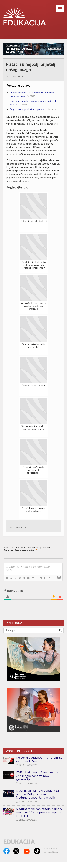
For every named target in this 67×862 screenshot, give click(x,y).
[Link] (41, 578)
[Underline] (15, 578)
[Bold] (7, 578)
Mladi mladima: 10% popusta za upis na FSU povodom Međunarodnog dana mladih (37, 794)
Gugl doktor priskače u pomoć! (28, 109)
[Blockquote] (32, 578)
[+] (50, 577)
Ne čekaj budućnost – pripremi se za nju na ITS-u (39, 759)
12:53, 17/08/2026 (26, 765)
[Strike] (20, 578)
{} (45, 577)
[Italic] (11, 578)
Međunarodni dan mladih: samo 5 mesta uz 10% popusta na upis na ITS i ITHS (39, 812)
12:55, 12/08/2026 (26, 802)
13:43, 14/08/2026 (26, 783)
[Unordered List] (28, 578)
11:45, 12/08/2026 (26, 820)
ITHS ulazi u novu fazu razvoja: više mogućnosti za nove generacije (37, 775)
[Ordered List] (24, 578)
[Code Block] (37, 578)
